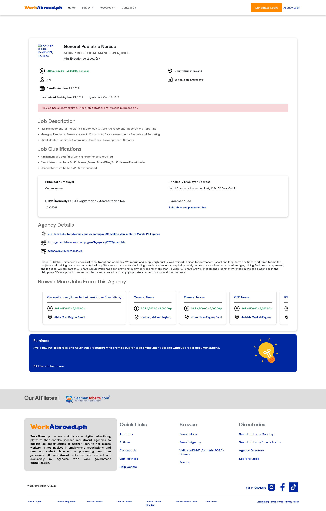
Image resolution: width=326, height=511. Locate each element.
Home (72, 7)
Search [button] (86, 7)
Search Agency (190, 442)
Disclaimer (262, 501)
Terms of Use (276, 501)
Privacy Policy (292, 501)
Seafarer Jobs (249, 459)
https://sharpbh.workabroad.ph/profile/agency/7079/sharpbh (86, 242)
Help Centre (128, 467)
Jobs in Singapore (66, 501)
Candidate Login (266, 8)
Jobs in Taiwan (124, 501)
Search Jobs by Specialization (260, 442)
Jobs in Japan (34, 501)
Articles (125, 442)
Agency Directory (251, 450)
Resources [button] (107, 7)
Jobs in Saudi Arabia (186, 501)
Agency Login (291, 7)
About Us (126, 434)
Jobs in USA (211, 501)
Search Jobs (188, 434)
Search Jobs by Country (256, 434)
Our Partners (129, 459)
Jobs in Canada (95, 501)
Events (184, 462)
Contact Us (129, 7)
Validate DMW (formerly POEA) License (201, 452)
